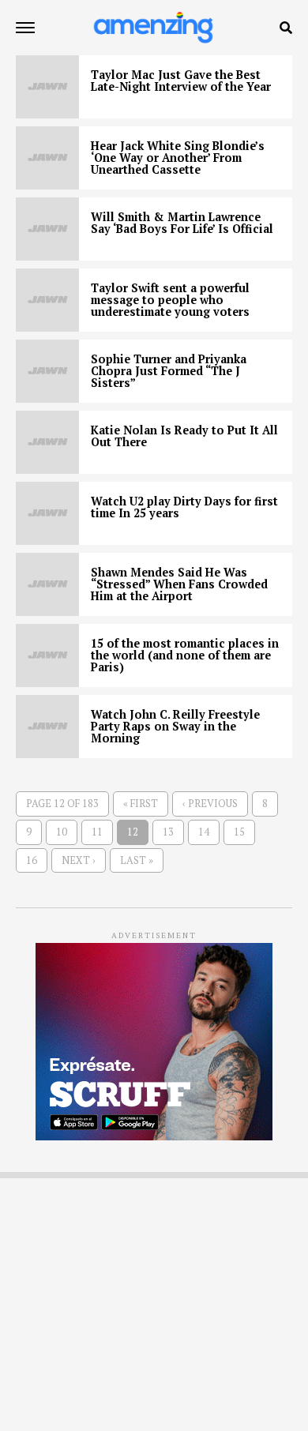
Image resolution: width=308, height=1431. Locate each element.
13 (168, 832)
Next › (79, 860)
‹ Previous (210, 803)
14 (203, 832)
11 (97, 832)
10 (61, 832)
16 (31, 860)
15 (239, 832)
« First (140, 803)
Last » (136, 860)
